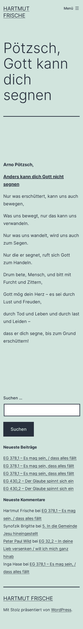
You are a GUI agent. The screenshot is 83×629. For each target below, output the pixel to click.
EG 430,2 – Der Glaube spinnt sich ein (38, 481)
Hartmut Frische (28, 598)
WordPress (61, 609)
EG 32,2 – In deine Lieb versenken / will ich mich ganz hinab (38, 549)
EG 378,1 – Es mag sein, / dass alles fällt (40, 458)
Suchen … (12, 398)
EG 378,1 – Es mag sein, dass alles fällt (38, 466)
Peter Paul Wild (17, 541)
